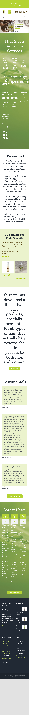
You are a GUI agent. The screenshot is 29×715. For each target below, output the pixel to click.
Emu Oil (6, 275)
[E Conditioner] (21, 262)
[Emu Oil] (8, 262)
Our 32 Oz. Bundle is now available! (6, 530)
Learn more (5, 257)
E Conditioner (21, 276)
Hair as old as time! (7, 660)
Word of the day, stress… (14, 529)
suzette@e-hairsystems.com (17, 2)
